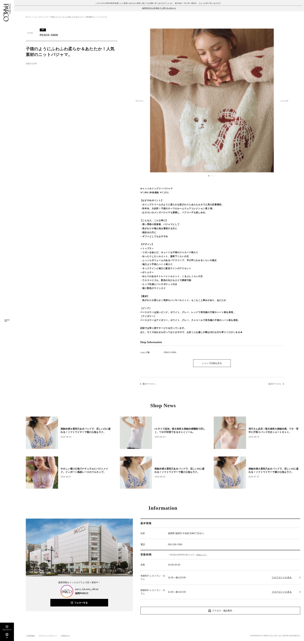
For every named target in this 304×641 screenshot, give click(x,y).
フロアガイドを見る (282, 577)
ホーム (28, 17)
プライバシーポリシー (48, 636)
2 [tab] (210, 175)
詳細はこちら (201, 555)
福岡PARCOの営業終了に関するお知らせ (159, 8)
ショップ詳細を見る (212, 363)
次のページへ (274, 384)
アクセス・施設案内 (222, 610)
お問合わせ (65, 636)
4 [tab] (213, 175)
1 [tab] (208, 175)
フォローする (81, 602)
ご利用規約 (30, 636)
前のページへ (148, 384)
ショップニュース (40, 17)
